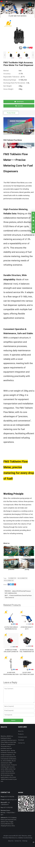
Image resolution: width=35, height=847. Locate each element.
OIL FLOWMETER (22, 578)
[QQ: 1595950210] (33, 231)
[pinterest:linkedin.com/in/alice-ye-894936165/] (33, 217)
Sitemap (24, 841)
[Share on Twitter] (11, 584)
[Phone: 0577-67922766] (33, 220)
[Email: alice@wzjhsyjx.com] (33, 228)
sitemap (29, 837)
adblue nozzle (23, 837)
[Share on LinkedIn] (13, 584)
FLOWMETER (12, 578)
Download (21, 740)
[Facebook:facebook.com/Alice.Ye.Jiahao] (33, 213)
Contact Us (21, 743)
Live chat (20, 106)
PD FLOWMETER (8, 580)
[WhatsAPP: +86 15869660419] (33, 224)
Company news (22, 737)
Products (21, 734)
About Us (20, 731)
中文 (3, 1)
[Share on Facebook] (9, 584)
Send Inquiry (20, 101)
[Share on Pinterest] (15, 584)
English (9, 1)
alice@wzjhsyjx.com (11, 799)
